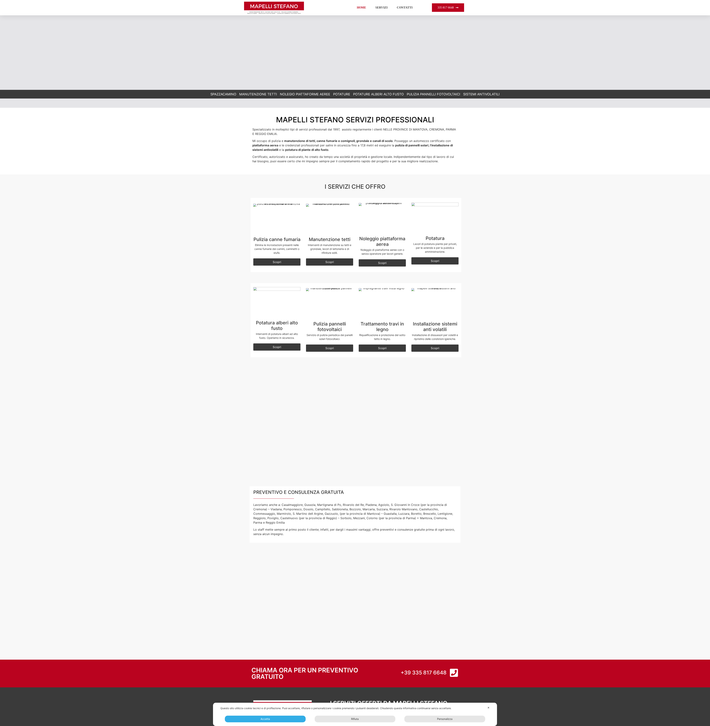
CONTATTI (405, 7)
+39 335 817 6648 (424, 672)
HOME (361, 7)
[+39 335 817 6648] (454, 672)
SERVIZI (381, 7)
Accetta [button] (265, 718)
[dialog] (355, 714)
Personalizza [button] (444, 718)
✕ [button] (488, 707)
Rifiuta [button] (355, 718)
